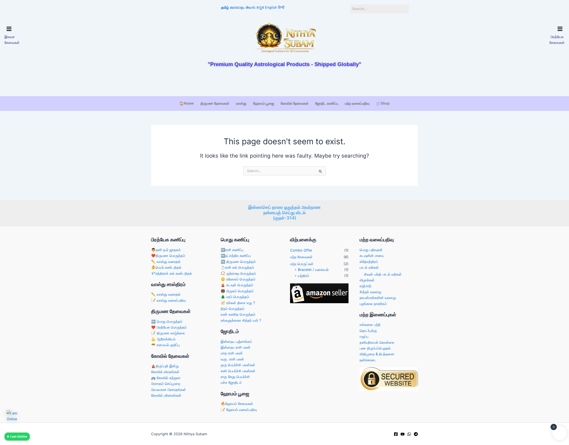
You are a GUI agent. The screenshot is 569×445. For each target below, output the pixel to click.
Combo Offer (301, 250)
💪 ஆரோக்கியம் (163, 339)
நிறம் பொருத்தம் (232, 308)
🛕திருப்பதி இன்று (165, 366)
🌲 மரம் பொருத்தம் (235, 297)
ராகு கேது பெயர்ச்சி (235, 376)
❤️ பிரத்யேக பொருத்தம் (169, 327)
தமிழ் (225, 7)
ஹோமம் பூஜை (263, 103)
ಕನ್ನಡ (260, 7)
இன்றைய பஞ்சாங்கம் (236, 341)
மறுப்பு (364, 336)
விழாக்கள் (367, 280)
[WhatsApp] (409, 434)
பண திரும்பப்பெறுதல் (375, 348)
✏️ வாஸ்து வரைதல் (165, 261)
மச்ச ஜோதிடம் (231, 382)
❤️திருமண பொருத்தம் (168, 255)
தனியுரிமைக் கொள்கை (377, 342)
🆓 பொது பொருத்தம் (166, 321)
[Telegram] (416, 434)
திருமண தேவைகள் (214, 103)
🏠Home (186, 103)
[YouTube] (403, 434)
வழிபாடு (365, 286)
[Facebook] (396, 434)
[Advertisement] (284, 82)
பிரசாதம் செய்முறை (165, 383)
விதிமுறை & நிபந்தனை (377, 354)
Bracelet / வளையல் (313, 269)
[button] (72, 29)
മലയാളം (237, 7)
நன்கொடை (368, 360)
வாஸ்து (241, 103)
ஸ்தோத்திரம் (369, 261)
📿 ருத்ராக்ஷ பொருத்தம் (238, 273)
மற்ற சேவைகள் (301, 257)
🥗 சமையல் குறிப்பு (165, 345)
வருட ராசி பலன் (232, 359)
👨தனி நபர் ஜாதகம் (166, 250)
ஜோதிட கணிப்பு (326, 103)
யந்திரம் (303, 275)
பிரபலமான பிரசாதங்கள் (168, 389)
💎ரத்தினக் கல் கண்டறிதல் (171, 273)
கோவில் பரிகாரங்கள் (166, 395)
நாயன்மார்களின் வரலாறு (378, 297)
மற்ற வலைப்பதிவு (357, 103)
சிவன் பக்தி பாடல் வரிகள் (383, 274)
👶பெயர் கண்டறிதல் (166, 267)
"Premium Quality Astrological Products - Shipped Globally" (284, 64)
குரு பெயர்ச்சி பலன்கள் (238, 365)
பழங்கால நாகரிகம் (373, 303)
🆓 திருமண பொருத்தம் (238, 261)
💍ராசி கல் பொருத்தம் (237, 267)
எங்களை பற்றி (370, 324)
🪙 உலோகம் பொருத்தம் (238, 279)
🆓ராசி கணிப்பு (232, 250)
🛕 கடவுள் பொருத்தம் (237, 285)
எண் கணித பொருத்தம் (238, 314)
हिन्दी (281, 7)
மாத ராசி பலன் (232, 353)
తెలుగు (250, 7)
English (271, 7)
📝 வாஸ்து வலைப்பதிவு (168, 300)
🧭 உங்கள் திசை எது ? (238, 303)
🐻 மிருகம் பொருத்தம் (237, 291)
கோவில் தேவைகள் (295, 103)
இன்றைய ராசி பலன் (235, 347)
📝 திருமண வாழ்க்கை (168, 333)
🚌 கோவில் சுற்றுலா (165, 378)
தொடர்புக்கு (368, 330)
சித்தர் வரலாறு (370, 292)
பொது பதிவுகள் (371, 250)
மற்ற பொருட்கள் (301, 264)
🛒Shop (383, 103)
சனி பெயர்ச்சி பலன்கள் (238, 371)
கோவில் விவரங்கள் (165, 372)
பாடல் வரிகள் (369, 267)
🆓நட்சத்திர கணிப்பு (236, 255)
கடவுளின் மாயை (372, 255)
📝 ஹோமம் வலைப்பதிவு (239, 409)
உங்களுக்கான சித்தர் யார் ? (241, 320)
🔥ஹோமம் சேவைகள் (237, 403)
